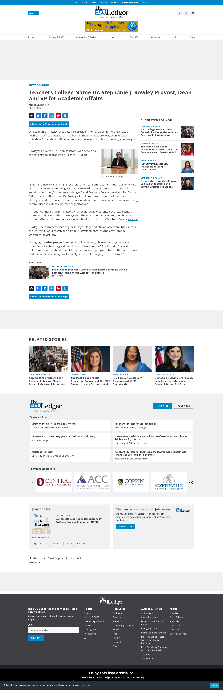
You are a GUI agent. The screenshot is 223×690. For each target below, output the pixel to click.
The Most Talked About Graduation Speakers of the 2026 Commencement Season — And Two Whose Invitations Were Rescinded (159, 149)
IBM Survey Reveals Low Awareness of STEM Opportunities (154, 166)
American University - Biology (130, 427)
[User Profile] (179, 13)
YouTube (81, 543)
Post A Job (183, 406)
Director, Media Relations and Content (53, 423)
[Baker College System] (54, 482)
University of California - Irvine (131, 443)
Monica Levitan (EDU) (39, 104)
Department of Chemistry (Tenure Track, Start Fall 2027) (63, 436)
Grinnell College (39, 440)
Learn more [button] (86, 685)
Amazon (56, 543)
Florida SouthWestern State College (50, 427)
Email (30, 625)
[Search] (186, 13)
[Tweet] (51, 115)
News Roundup (39, 85)
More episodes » (40, 537)
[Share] (38, 115)
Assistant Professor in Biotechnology (135, 423)
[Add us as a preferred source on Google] (65, 115)
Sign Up (35, 638)
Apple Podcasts (41, 543)
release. (133, 219)
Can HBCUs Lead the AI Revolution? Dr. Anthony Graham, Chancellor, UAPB (79, 520)
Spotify (69, 543)
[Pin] (58, 115)
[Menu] (192, 13)
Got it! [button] (215, 685)
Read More (125, 526)
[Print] (31, 115)
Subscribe (33, 13)
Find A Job (163, 406)
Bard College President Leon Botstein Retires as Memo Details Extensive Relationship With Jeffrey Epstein (89, 271)
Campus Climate (149, 143)
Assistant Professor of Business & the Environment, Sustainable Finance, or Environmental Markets (150, 453)
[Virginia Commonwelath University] (92, 482)
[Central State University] (131, 482)
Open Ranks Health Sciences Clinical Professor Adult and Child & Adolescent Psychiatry (151, 438)
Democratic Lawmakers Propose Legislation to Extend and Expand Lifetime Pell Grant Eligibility (159, 184)
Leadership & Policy (62, 266)
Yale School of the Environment (131, 458)
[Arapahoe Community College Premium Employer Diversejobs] (169, 482)
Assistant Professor (42, 452)
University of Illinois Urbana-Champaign (52, 455)
